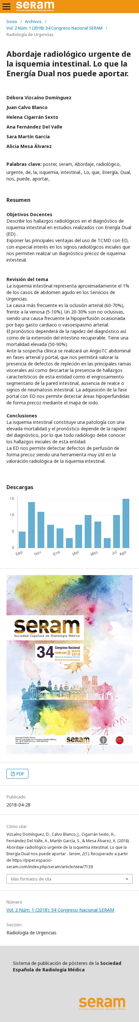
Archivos (33, 21)
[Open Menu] (6, 6)
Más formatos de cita (31, 879)
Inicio (11, 21)
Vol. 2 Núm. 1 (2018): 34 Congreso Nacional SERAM (54, 28)
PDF (20, 774)
